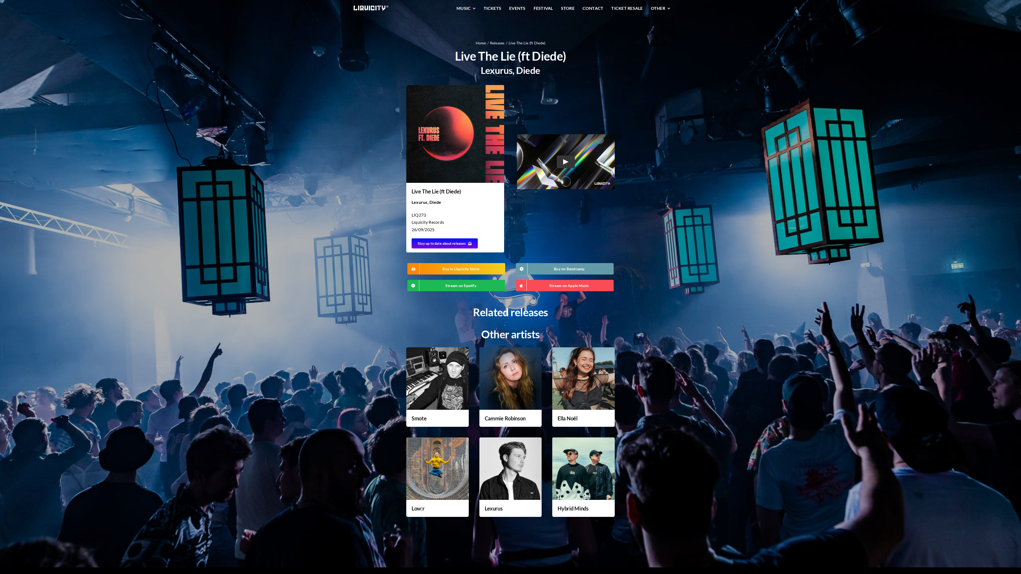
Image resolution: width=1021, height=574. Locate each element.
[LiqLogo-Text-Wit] (371, 7)
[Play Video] (566, 161)
